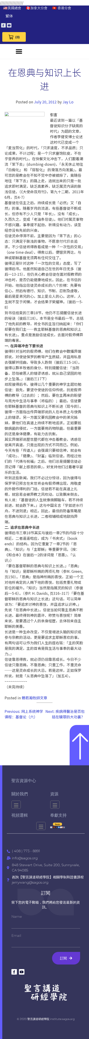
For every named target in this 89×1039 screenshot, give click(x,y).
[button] (19, 51)
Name (16, 916)
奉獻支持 (58, 815)
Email (16, 935)
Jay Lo (68, 102)
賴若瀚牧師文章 (34, 697)
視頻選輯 (19, 815)
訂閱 (45, 893)
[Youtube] (9, 25)
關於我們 (19, 793)
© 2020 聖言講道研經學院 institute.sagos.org (46, 1019)
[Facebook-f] (3, 25)
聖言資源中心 (23, 780)
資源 (54, 793)
